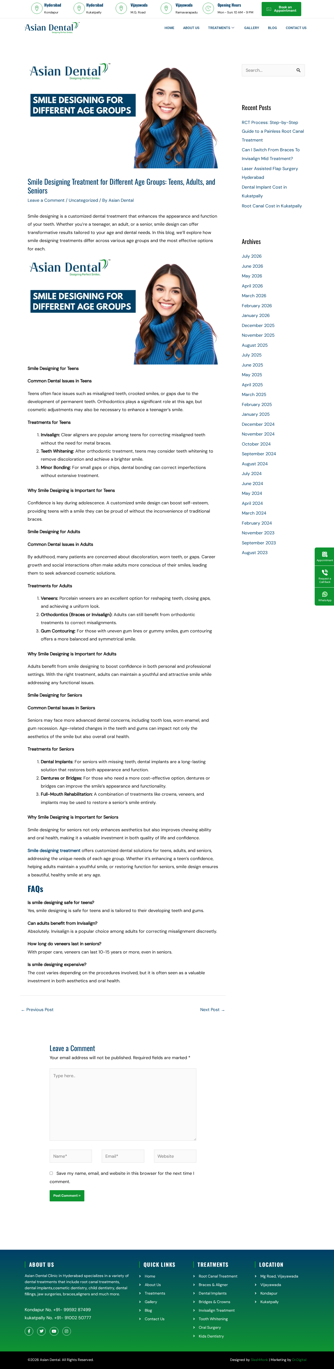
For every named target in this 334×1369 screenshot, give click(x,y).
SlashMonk (259, 1360)
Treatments (219, 28)
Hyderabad (52, 5)
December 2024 (258, 424)
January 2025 (256, 414)
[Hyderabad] (37, 8)
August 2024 (255, 464)
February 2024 (257, 523)
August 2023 (255, 553)
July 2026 (252, 256)
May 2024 (252, 493)
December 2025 (258, 325)
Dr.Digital (299, 1360)
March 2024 (254, 513)
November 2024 (258, 434)
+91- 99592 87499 (72, 1310)
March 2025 (254, 394)
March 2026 (254, 296)
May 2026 (252, 276)
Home (169, 28)
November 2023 (258, 533)
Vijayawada (139, 5)
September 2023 (259, 543)
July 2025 (252, 355)
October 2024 (256, 444)
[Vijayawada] (121, 8)
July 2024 (252, 474)
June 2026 (252, 266)
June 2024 (252, 484)
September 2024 (259, 454)
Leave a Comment (46, 200)
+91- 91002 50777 (72, 1318)
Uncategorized (83, 200)
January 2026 (256, 315)
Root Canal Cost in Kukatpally (272, 206)
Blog (272, 28)
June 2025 (252, 365)
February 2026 (257, 306)
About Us (191, 28)
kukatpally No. (39, 1318)
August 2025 (255, 345)
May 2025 (252, 375)
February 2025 (257, 404)
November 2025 (258, 335)
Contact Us (296, 28)
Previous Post (37, 1010)
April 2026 (252, 286)
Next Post (212, 1010)
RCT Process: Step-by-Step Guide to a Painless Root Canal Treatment (273, 131)
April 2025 (252, 385)
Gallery (251, 28)
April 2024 (252, 503)
